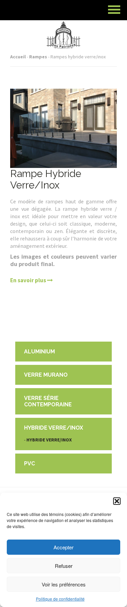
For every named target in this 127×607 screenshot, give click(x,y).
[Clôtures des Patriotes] (64, 26)
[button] (116, 501)
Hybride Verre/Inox (49, 440)
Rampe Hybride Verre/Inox (45, 179)
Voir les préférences (64, 584)
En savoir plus (28, 280)
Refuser (63, 565)
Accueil (18, 57)
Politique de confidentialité (60, 599)
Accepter (63, 547)
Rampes (38, 57)
